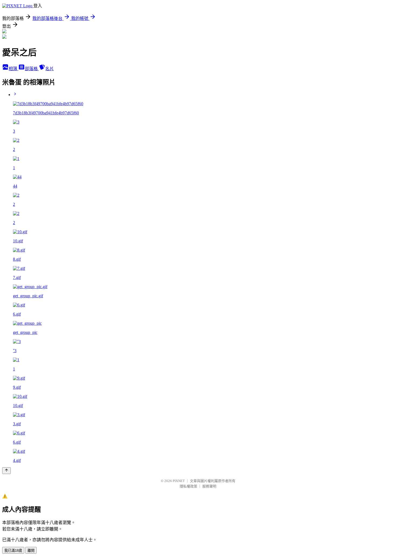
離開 (30, 551)
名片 (49, 68)
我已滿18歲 (13, 551)
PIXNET (179, 481)
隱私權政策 (188, 486)
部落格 (32, 68)
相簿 (13, 68)
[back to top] (6, 470)
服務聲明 (209, 486)
